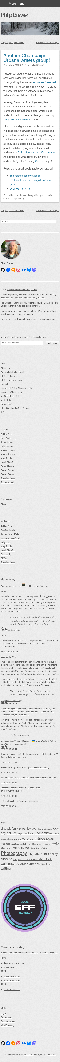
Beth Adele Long (8, 438)
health (22, 844)
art (20, 828)
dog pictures (8, 833)
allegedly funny (9, 828)
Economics (42, 833)
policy (30, 854)
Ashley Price (6, 434)
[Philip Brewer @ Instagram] (18, 269)
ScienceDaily (14, 630)
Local (16, 195)
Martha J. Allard (8, 454)
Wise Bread (42, 864)
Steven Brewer (7, 474)
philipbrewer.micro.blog (37, 586)
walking (6, 863)
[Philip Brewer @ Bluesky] (29, 269)
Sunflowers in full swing (47, 42)
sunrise (36, 859)
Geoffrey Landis (8, 530)
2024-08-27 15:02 (12, 976)
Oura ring (35, 847)
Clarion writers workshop (12, 379)
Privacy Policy (7, 404)
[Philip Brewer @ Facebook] (8, 269)
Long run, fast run (12, 989)
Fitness (41, 838)
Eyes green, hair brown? (12, 42)
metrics (9, 847)
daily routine (48, 828)
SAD (15, 859)
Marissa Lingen (8, 450)
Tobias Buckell (7, 482)
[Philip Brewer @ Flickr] (24, 269)
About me (5, 367)
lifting (3, 847)
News (23, 195)
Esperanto (13, 838)
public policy (49, 853)
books (40, 829)
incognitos (41, 195)
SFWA (4, 558)
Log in (3, 1013)
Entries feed (6, 1017)
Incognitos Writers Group (17, 119)
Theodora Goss (8, 478)
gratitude (15, 843)
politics (37, 854)
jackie (55, 843)
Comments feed (8, 1021)
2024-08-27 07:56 (12, 980)
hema (27, 843)
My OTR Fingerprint (10, 396)
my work (25, 847)
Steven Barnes (7, 470)
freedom (6, 843)
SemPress (52, 1054)
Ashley (26, 828)
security (23, 859)
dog (56, 828)
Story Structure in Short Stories (15, 408)
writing (21, 198)
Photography (14, 852)
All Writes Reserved (44, 82)
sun (30, 859)
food (51, 839)
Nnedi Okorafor (8, 462)
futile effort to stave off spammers (36, 152)
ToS (2, 412)
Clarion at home (8, 375)
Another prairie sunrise (14, 963)
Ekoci (3, 504)
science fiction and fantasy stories (22, 289)
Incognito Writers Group (11, 392)
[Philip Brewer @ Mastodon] (34, 269)
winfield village (28, 863)
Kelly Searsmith (8, 446)
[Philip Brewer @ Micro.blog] (13, 269)
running (6, 858)
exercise (26, 838)
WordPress (29, 1054)
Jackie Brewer (7, 442)
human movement (43, 844)
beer (34, 828)
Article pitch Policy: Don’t (12, 371)
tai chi (43, 859)
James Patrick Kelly (10, 534)
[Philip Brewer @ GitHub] (3, 269)
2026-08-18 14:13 (20, 188)
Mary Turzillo (6, 458)
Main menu (17, 3)
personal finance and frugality (20, 313)
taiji (49, 859)
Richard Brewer (8, 466)
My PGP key (6, 400)
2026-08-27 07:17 (12, 967)
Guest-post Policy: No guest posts (16, 388)
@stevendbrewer (18, 708)
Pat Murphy (6, 554)
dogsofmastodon (25, 833)
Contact (39, 161)
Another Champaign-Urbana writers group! (26, 57)
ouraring (43, 847)
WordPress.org (7, 1025)
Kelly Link (5, 542)
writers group (10, 198)
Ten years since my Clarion (25, 175)
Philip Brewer (14, 14)
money (16, 847)
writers (51, 195)
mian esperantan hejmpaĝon (31, 297)
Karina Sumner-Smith (10, 538)
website (15, 863)
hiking (33, 844)
